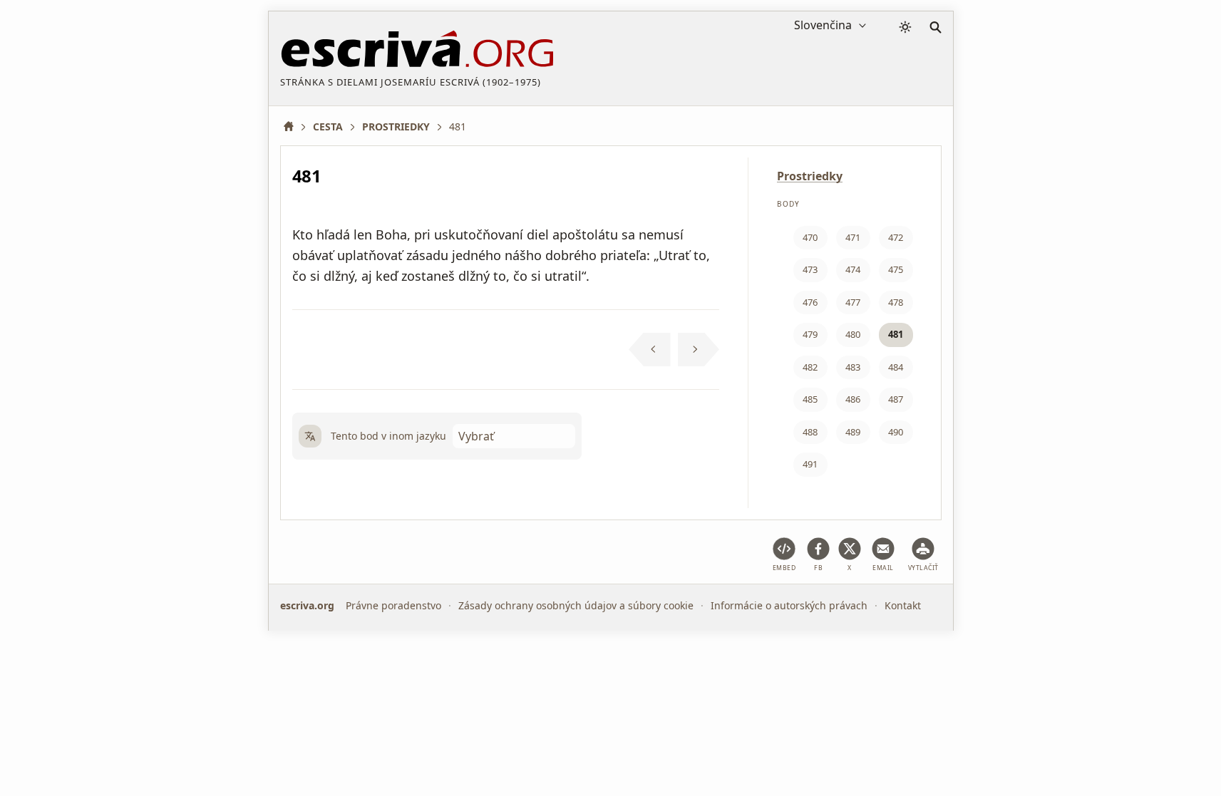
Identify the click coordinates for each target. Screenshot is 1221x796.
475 (895, 269)
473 (810, 269)
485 (810, 399)
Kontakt (903, 605)
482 (810, 367)
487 (895, 399)
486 (852, 399)
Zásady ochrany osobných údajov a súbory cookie (576, 605)
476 (810, 302)
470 (810, 237)
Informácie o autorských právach (789, 605)
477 (852, 302)
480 (852, 334)
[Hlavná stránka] (293, 126)
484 (895, 367)
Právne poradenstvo (393, 605)
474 (852, 269)
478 (895, 302)
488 (810, 431)
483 (852, 367)
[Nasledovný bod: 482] (699, 350)
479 (810, 334)
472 (895, 237)
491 (810, 464)
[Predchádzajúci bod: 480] (650, 350)
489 (852, 431)
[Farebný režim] (905, 27)
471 (852, 237)
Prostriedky (810, 176)
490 (895, 431)
